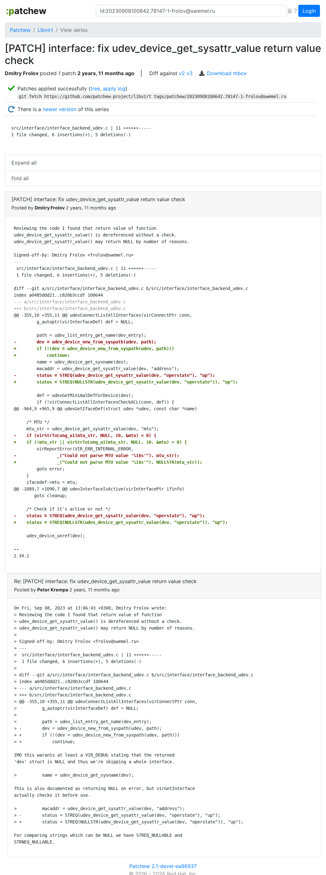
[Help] (295, 11)
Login (309, 11)
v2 (182, 73)
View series (74, 30)
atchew (26, 10)
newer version (59, 109)
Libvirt (45, 30)
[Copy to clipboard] (290, 11)
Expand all (24, 162)
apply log (114, 88)
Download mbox (227, 73)
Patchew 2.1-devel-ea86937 (163, 866)
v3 (190, 73)
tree (95, 88)
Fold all (20, 178)
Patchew (20, 30)
